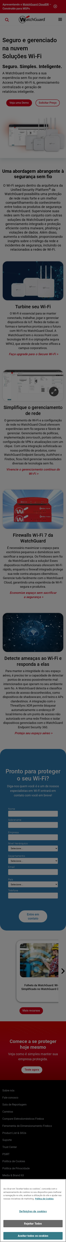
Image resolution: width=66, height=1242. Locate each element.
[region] (33, 1210)
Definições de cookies (33, 1211)
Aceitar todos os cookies (33, 1235)
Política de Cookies (44, 1198)
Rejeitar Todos (33, 1223)
